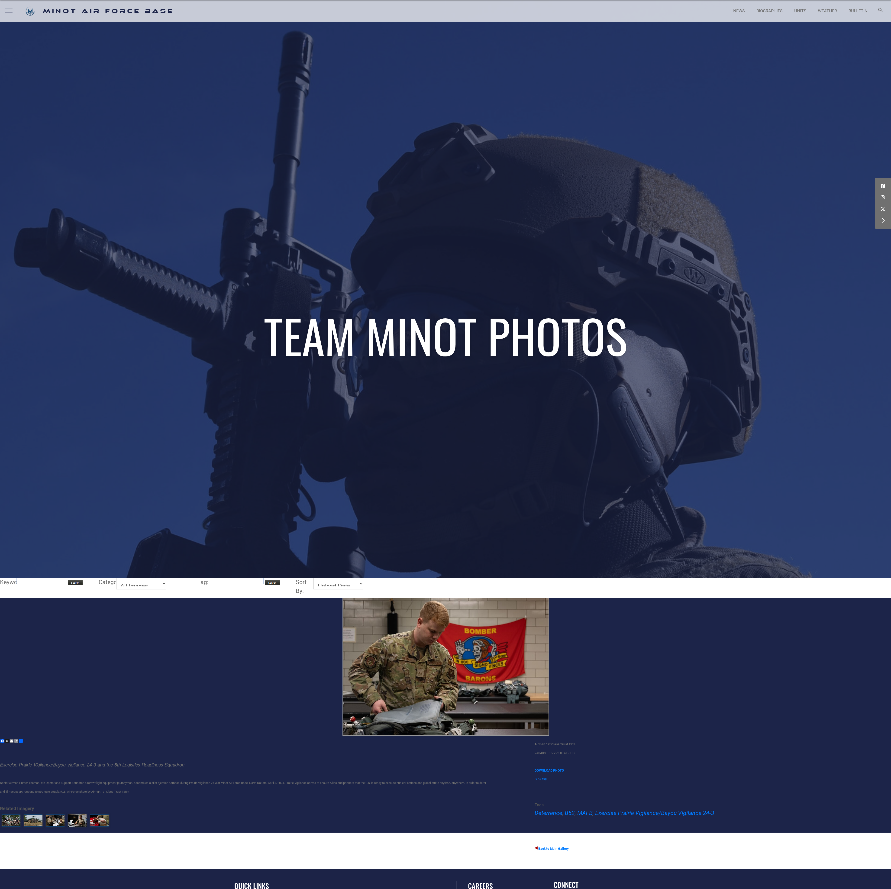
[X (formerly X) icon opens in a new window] (883, 209)
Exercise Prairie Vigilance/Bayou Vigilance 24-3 (654, 813)
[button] (7, 11)
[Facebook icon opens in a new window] (883, 186)
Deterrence (548, 813)
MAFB (585, 813)
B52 (570, 813)
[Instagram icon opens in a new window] (883, 197)
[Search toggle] (880, 11)
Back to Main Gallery (553, 848)
